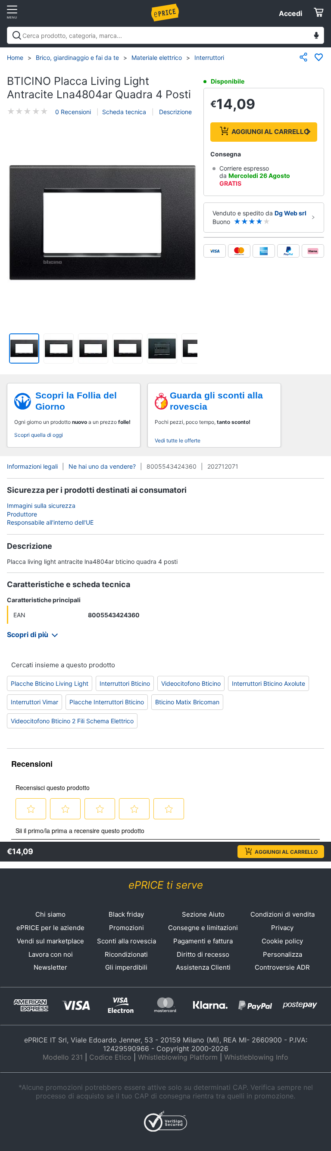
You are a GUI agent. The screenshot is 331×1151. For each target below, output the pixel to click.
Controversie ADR (282, 967)
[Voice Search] (316, 36)
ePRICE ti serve (165, 885)
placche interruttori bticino (106, 702)
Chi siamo (50, 914)
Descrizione (174, 111)
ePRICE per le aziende (50, 928)
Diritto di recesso (203, 954)
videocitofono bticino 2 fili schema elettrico (72, 721)
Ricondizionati (126, 954)
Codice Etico (110, 1057)
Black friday (126, 914)
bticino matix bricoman (187, 702)
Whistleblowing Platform (178, 1057)
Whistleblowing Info (256, 1057)
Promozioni (126, 928)
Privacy (282, 928)
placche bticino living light (49, 683)
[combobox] (165, 35)
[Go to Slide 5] (162, 348)
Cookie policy (282, 941)
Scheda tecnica (124, 111)
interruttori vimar (34, 702)
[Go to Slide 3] (93, 348)
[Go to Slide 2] (59, 348)
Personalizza (282, 954)
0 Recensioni (73, 111)
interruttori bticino (125, 683)
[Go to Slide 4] (127, 348)
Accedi (290, 13)
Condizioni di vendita (282, 914)
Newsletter (50, 967)
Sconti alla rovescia (126, 941)
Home (15, 57)
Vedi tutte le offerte (177, 440)
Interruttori (209, 57)
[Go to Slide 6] (196, 348)
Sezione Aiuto (203, 914)
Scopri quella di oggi (38, 435)
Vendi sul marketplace (50, 941)
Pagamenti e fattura (203, 941)
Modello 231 (63, 1057)
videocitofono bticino (191, 683)
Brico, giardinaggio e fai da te (77, 57)
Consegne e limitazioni (203, 928)
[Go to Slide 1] (24, 348)
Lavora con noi (50, 954)
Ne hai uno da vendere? (102, 466)
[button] (102, 223)
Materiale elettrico (156, 57)
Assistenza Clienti (203, 967)
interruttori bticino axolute (268, 683)
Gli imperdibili (126, 967)
